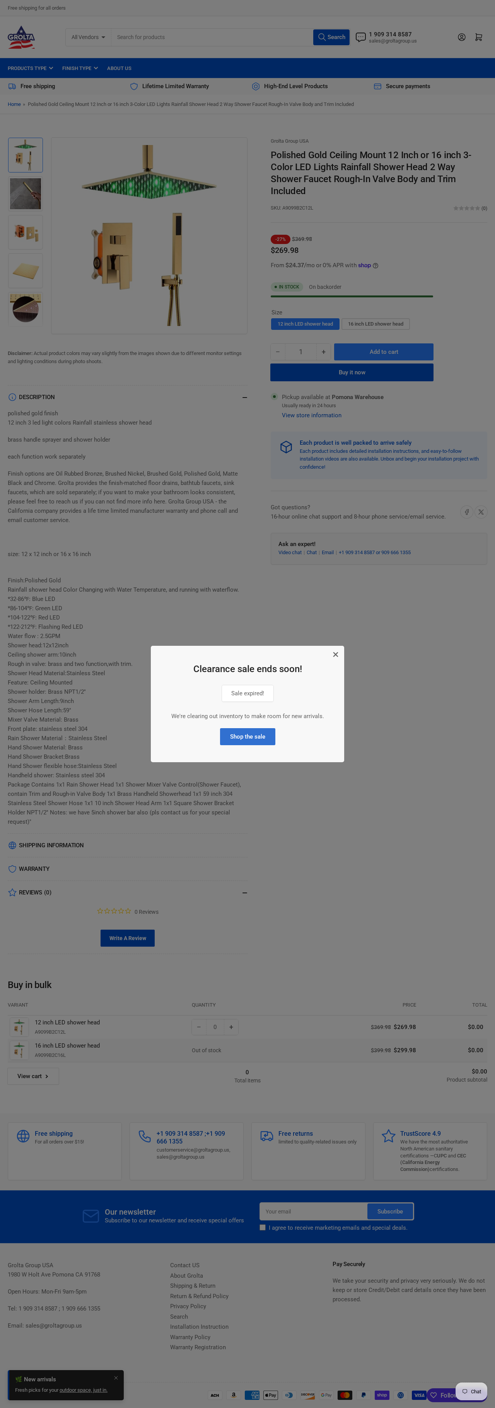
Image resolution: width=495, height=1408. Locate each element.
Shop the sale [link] (247, 736)
